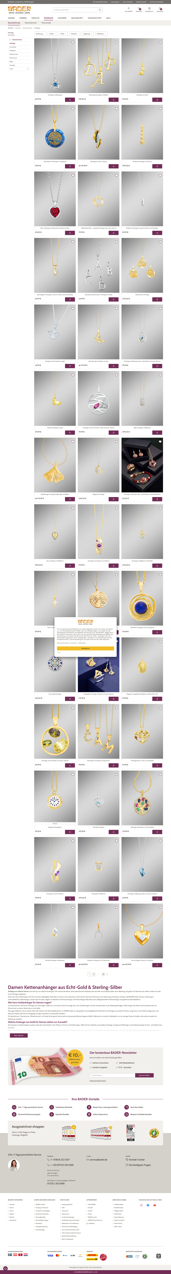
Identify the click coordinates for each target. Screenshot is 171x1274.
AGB (63, 1208)
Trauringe (12, 65)
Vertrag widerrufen (67, 1204)
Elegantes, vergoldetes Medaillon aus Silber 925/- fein (142, 694)
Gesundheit (13, 1220)
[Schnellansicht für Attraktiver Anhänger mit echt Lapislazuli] (157, 632)
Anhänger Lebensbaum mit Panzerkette (142, 827)
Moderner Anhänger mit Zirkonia (142, 161)
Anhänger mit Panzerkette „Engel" (55, 361)
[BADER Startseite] (19, 9)
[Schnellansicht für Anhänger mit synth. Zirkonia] (114, 166)
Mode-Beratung (119, 1217)
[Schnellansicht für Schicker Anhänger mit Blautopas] (70, 965)
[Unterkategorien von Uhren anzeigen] (28, 69)
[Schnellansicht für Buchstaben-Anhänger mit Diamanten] (114, 765)
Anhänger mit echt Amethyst (54, 894)
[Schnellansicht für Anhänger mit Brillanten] (114, 898)
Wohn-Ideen (118, 1226)
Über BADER (91, 1204)
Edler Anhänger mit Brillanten (142, 428)
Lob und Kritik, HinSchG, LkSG (70, 1230)
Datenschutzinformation (98, 1081)
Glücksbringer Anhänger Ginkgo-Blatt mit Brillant (55, 494)
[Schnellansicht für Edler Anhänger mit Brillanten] (157, 432)
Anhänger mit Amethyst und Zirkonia (98, 561)
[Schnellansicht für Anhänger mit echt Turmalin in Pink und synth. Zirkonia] (114, 432)
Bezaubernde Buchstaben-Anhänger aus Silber (98, 295)
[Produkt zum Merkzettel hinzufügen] (73, 42)
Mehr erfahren (19, 1035)
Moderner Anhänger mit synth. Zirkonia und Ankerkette (142, 228)
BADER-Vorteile (40, 1204)
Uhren (11, 69)
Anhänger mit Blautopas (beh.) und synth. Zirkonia (142, 894)
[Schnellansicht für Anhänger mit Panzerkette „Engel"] (70, 366)
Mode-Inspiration (119, 1220)
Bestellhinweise (118, 1208)
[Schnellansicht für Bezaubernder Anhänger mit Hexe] (114, 366)
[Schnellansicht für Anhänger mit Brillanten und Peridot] (157, 566)
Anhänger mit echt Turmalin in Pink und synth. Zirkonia (98, 428)
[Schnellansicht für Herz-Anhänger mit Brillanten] (70, 566)
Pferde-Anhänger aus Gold (55, 428)
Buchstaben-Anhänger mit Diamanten (98, 760)
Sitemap (12, 1204)
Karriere (90, 1211)
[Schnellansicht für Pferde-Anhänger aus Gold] (70, 432)
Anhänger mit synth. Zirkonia (98, 161)
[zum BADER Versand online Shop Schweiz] (20, 1255)
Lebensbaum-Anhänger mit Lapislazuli (55, 161)
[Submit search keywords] (100, 10)
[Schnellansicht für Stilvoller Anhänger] (114, 832)
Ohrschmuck (13, 58)
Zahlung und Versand (42, 1208)
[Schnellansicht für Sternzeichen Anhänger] (157, 299)
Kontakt (90, 1208)
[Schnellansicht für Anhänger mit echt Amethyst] (70, 898)
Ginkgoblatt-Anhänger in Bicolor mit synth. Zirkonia (99, 694)
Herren (11, 1211)
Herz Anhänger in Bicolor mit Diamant (142, 960)
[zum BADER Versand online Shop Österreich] (15, 1255)
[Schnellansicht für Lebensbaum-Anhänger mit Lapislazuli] (70, 166)
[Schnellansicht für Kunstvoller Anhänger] (70, 699)
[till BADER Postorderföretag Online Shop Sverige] (10, 1255)
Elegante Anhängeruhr (54, 827)
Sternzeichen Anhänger (142, 295)
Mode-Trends (118, 1223)
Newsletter (39, 1223)
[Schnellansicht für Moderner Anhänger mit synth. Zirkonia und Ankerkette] (157, 233)
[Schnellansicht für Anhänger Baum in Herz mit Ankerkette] (157, 765)
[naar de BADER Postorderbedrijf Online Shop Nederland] (26, 1255)
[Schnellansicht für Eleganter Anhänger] (114, 499)
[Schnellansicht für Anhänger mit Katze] (157, 100)
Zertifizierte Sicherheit (42, 1214)
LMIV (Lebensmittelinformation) (71, 1233)
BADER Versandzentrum (95, 1220)
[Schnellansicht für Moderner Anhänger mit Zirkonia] (157, 166)
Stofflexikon (118, 1214)
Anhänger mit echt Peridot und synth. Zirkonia (54, 760)
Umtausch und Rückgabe (43, 1211)
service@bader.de (98, 1159)
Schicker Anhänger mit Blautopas (55, 960)
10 (103, 974)
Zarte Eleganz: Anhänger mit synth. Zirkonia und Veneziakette (55, 295)
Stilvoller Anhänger (98, 827)
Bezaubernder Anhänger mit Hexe (98, 361)
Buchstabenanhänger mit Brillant (98, 95)
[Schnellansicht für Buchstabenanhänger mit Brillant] (114, 100)
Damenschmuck (17, 40)
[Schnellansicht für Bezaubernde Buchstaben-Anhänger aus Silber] (114, 299)
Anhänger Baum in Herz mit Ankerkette (142, 760)
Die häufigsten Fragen (42, 1220)
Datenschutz (65, 1214)
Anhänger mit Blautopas (55, 95)
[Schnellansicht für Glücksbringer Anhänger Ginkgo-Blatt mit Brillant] (70, 499)
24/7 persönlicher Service (100, 2)
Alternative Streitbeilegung (69, 1226)
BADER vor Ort (92, 1217)
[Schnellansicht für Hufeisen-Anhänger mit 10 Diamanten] (114, 965)
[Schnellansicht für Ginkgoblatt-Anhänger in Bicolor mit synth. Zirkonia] (114, 699)
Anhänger (12, 43)
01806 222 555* (61, 1159)
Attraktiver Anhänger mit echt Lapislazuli (142, 627)
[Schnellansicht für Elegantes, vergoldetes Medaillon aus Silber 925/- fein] (157, 699)
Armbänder (13, 47)
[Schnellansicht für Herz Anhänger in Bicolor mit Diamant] (157, 965)
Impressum (65, 1211)
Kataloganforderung (41, 1226)
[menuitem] (11, 18)
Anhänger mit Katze (142, 95)
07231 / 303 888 (56, 1183)
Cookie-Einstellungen (68, 1217)
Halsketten (13, 51)
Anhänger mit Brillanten (98, 894)
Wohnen (12, 1217)
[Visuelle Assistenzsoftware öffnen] (157, 1256)
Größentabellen (118, 1204)
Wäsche (12, 1214)
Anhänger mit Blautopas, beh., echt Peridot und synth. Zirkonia (142, 361)
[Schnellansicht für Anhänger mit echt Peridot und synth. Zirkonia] (70, 765)
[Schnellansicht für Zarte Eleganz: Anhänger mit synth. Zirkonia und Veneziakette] (70, 299)
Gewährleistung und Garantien (70, 1220)
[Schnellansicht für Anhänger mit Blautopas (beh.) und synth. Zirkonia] (157, 898)
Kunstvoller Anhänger (55, 694)
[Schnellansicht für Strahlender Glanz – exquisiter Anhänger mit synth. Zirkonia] (114, 233)
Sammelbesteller (41, 1217)
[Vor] (108, 974)
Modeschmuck (14, 54)
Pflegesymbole (118, 1211)
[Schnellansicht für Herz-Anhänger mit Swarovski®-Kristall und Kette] (70, 233)
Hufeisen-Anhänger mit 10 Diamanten (98, 960)
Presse (90, 1214)
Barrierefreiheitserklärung (69, 1236)
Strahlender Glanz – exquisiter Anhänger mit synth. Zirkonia (98, 228)
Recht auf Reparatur (67, 1239)
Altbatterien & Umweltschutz (70, 1223)
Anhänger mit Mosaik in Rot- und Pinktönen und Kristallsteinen (142, 494)
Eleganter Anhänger (98, 494)
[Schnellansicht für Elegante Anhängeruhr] (70, 832)
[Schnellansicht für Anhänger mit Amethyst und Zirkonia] (114, 566)
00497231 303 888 (63, 1165)
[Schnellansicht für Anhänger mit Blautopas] (70, 100)
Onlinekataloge (40, 1230)
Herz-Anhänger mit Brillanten (55, 561)
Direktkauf (92, 1223)
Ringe (11, 61)
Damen (12, 1208)
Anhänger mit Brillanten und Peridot (142, 561)
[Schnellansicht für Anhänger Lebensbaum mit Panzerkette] (157, 832)
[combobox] (78, 10)
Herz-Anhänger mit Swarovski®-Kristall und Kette (54, 228)
